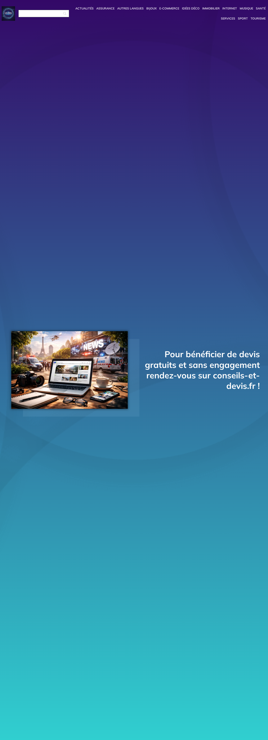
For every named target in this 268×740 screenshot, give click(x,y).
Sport (243, 18)
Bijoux (151, 8)
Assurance (105, 8)
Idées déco (191, 8)
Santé (261, 8)
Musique (246, 8)
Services (228, 18)
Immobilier (211, 8)
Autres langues (130, 8)
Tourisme (258, 18)
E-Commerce (169, 8)
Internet (229, 8)
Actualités (84, 8)
